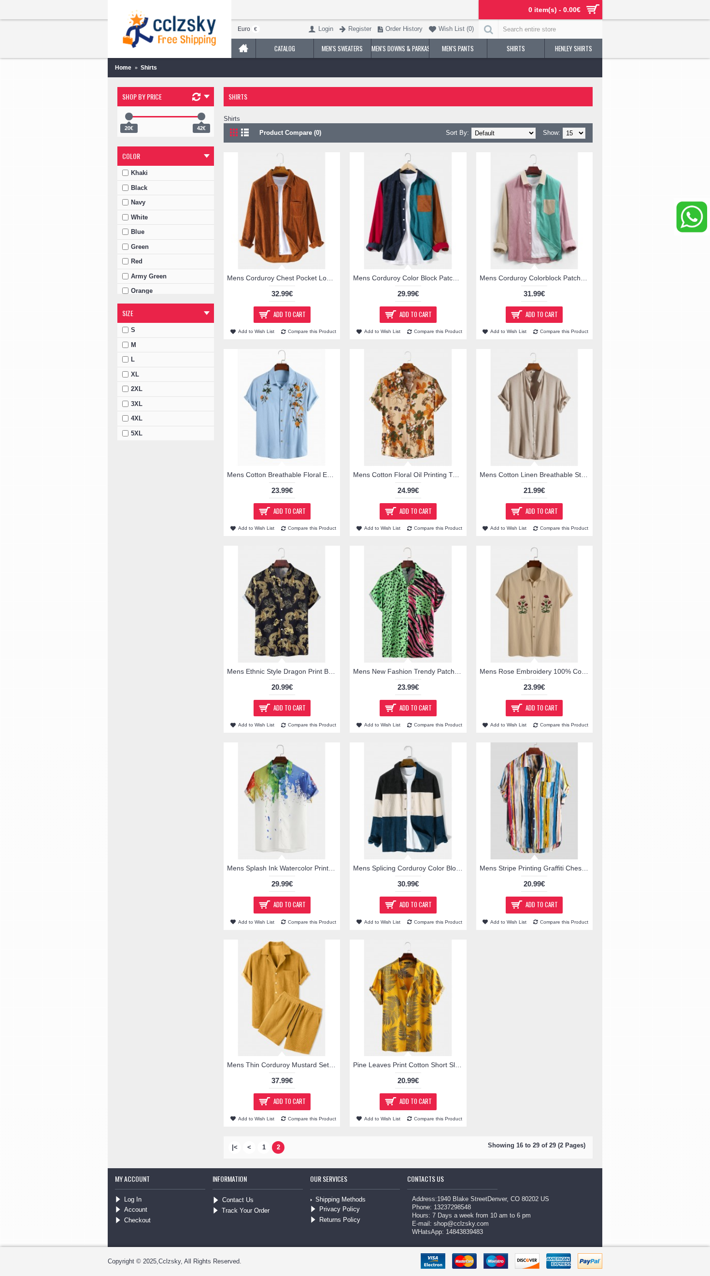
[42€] (201, 116)
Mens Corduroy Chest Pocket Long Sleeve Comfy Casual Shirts (283, 278)
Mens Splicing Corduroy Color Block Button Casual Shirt (409, 868)
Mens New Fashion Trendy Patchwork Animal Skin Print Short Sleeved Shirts (409, 671)
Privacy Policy (339, 1209)
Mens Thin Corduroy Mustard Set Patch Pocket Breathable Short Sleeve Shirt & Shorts (283, 1065)
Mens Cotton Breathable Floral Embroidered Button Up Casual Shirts (283, 474)
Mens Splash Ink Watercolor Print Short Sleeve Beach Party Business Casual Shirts (283, 868)
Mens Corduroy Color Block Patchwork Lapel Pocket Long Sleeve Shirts (409, 278)
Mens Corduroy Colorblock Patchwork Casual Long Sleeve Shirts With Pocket (536, 278)
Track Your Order (246, 1210)
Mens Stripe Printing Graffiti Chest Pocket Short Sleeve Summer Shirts (536, 868)
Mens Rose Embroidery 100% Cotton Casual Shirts (536, 671)
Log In (133, 1199)
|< (235, 1147)
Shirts (149, 67)
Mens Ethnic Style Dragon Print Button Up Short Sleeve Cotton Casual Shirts (283, 671)
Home (123, 67)
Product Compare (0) (290, 132)
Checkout (137, 1220)
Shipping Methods (340, 1199)
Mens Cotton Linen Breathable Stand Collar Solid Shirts (536, 474)
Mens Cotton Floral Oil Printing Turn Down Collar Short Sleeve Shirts (409, 474)
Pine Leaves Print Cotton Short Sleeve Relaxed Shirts (409, 1065)
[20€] (129, 116)
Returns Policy (339, 1219)
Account (135, 1209)
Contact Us (238, 1200)
